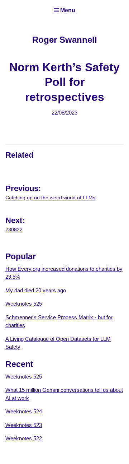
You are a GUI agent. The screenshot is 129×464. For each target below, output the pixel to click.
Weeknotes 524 (23, 411)
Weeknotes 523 (23, 425)
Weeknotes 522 (23, 438)
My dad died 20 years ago (35, 290)
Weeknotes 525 (23, 304)
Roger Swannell (64, 40)
